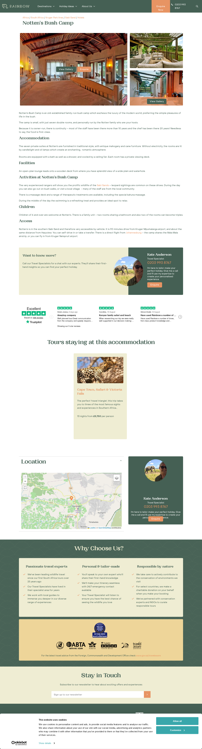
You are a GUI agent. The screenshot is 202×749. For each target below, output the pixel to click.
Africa (26, 17)
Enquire (84, 69)
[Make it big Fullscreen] (25, 488)
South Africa (37, 17)
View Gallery (66, 69)
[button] (71, 498)
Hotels (81, 17)
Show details (45, 743)
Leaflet (92, 527)
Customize (175, 730)
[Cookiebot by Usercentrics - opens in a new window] (19, 743)
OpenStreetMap (104, 527)
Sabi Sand (70, 17)
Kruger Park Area (54, 17)
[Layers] (116, 478)
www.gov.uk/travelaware (148, 655)
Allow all (177, 721)
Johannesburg (134, 232)
